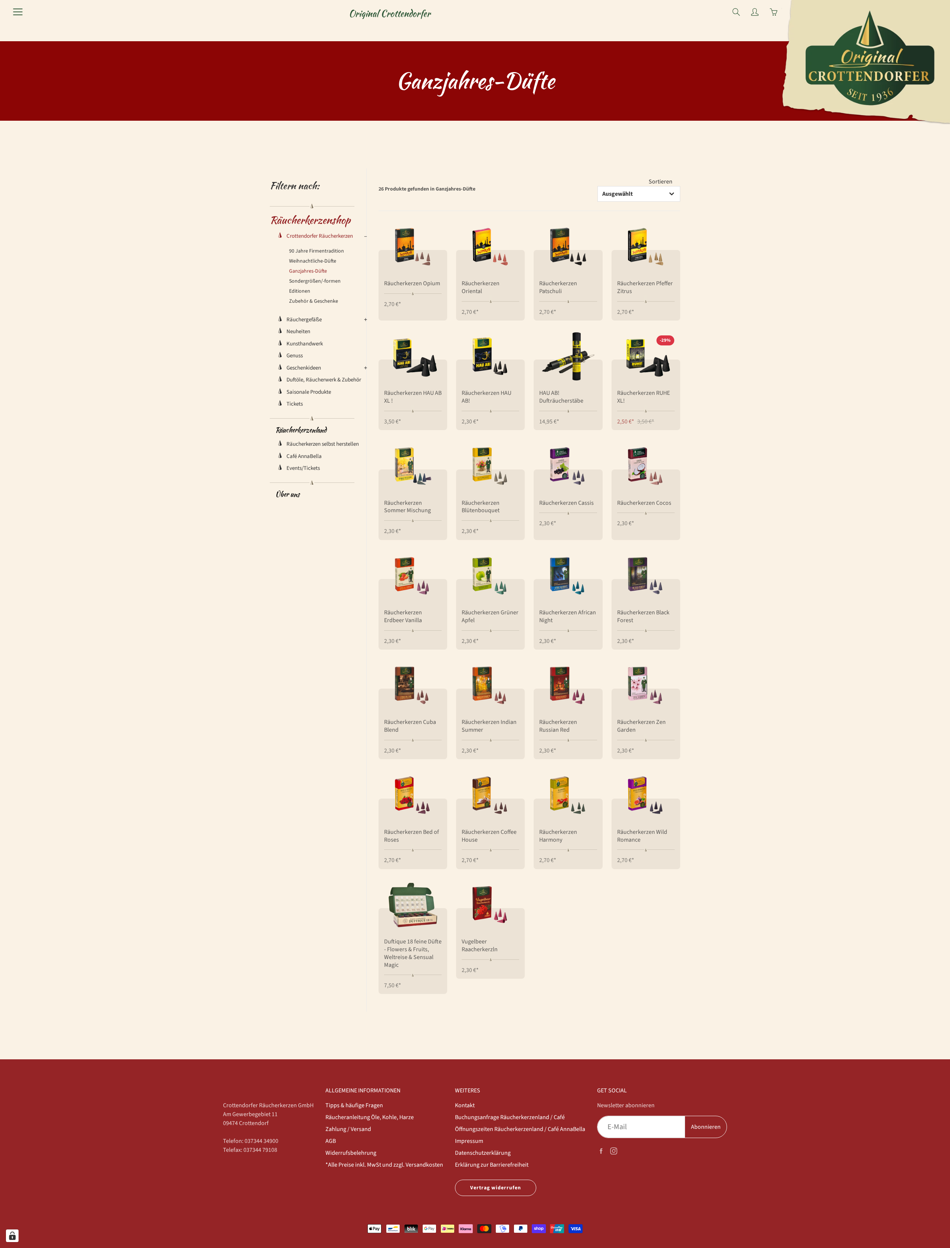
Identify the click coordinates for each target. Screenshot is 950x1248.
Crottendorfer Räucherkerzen (319, 236)
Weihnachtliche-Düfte (312, 261)
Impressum (469, 1141)
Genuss (294, 356)
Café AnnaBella (304, 456)
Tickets (294, 404)
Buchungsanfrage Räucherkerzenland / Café (510, 1117)
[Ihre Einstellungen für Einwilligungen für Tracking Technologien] (12, 1235)
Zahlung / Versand (348, 1129)
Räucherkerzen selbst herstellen (322, 444)
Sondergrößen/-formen (315, 281)
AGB (330, 1141)
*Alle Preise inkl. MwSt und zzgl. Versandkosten (384, 1165)
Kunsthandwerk (304, 344)
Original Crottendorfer (389, 13)
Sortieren (660, 182)
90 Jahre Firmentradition (316, 251)
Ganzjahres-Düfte (308, 271)
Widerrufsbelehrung (350, 1153)
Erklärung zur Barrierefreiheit (491, 1165)
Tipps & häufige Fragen (354, 1105)
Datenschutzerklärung (483, 1153)
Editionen (299, 291)
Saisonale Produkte (308, 392)
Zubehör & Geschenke (313, 301)
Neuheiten (298, 331)
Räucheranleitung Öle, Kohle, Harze (369, 1117)
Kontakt (465, 1105)
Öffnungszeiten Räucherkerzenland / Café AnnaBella (520, 1129)
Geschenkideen (303, 368)
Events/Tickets (303, 468)
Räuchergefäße (304, 320)
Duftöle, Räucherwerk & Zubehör (323, 380)
